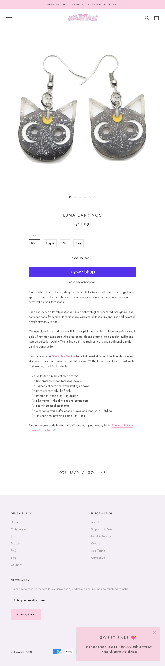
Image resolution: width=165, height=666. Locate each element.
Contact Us (98, 557)
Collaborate (18, 529)
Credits (95, 543)
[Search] (147, 17)
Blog (14, 557)
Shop (14, 536)
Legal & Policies (101, 536)
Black (34, 243)
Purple (50, 243)
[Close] (154, 632)
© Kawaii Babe (22, 652)
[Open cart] (156, 17)
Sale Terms (98, 550)
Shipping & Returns (103, 529)
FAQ (13, 550)
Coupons (16, 565)
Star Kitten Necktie (63, 356)
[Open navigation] (9, 17)
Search (15, 543)
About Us (97, 522)
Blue (78, 243)
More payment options (82, 282)
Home (14, 522)
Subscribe (26, 615)
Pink (65, 243)
